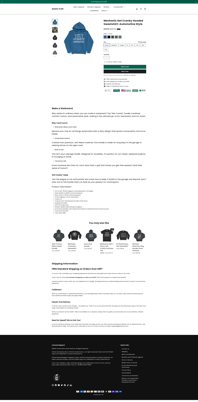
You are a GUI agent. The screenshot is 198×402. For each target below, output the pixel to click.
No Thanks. (67, 227)
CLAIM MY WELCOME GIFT (75, 222)
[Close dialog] (135, 176)
